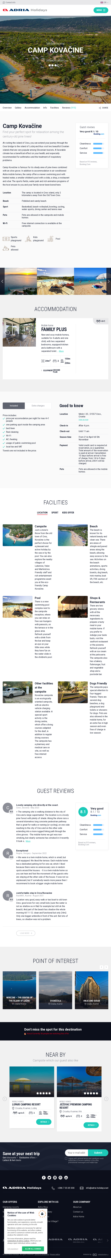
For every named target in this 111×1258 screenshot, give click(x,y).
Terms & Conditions (41, 1254)
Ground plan (56, 371)
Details (43, 1122)
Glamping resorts (11, 1207)
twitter (49, 1177)
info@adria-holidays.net (97, 1188)
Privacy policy (55, 1254)
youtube (66, 1177)
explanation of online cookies (18, 1241)
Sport (54, 512)
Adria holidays (25, 10)
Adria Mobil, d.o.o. (53, 1239)
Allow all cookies (33, 1249)
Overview (7, 107)
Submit (98, 1152)
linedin (55, 1177)
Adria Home (78, 1216)
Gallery (18, 107)
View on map (83, 420)
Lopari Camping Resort (26, 1103)
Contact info (10, 2)
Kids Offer (68, 512)
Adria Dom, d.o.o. (78, 1241)
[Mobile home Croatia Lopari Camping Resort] (31, 1081)
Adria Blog (43, 1207)
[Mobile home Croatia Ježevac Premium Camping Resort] (79, 1081)
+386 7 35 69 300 (66, 1188)
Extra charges (38, 405)
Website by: (87, 1254)
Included (14, 405)
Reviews (69, 107)
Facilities (54, 107)
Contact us (78, 1211)
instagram (60, 1177)
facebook (44, 1177)
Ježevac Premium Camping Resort (76, 1105)
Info (45, 107)
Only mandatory (12, 1249)
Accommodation (32, 107)
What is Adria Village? (48, 1221)
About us (77, 1207)
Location (42, 512)
